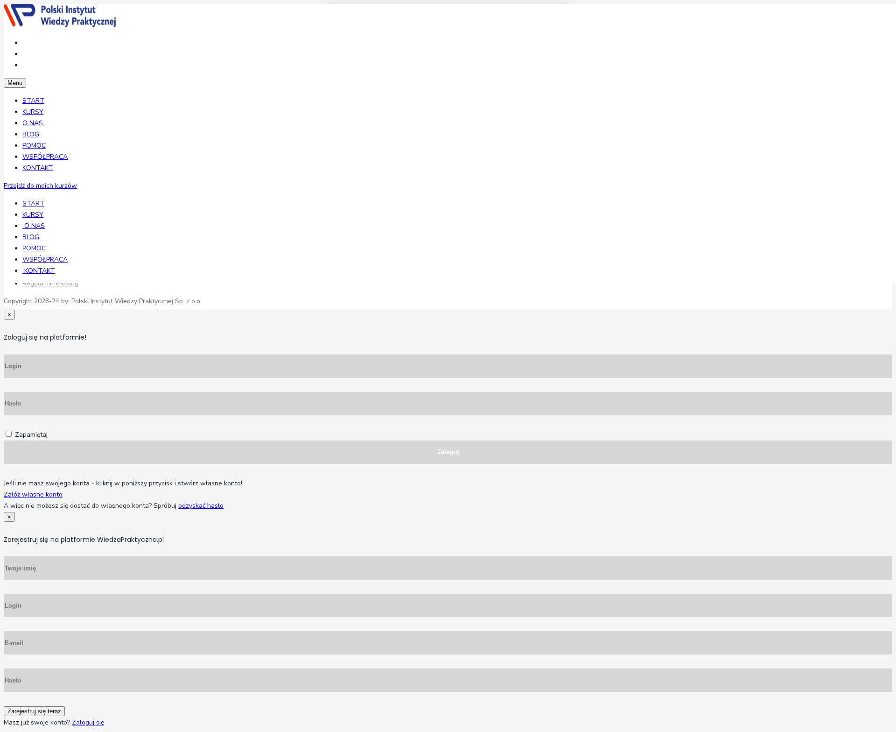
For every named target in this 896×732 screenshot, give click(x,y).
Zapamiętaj (31, 434)
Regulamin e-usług (50, 283)
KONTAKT (37, 167)
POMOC (34, 145)
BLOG (30, 134)
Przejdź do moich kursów (40, 185)
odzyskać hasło (201, 505)
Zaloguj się (88, 722)
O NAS (32, 123)
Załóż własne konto (33, 494)
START (33, 100)
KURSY (32, 111)
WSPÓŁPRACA (45, 156)
